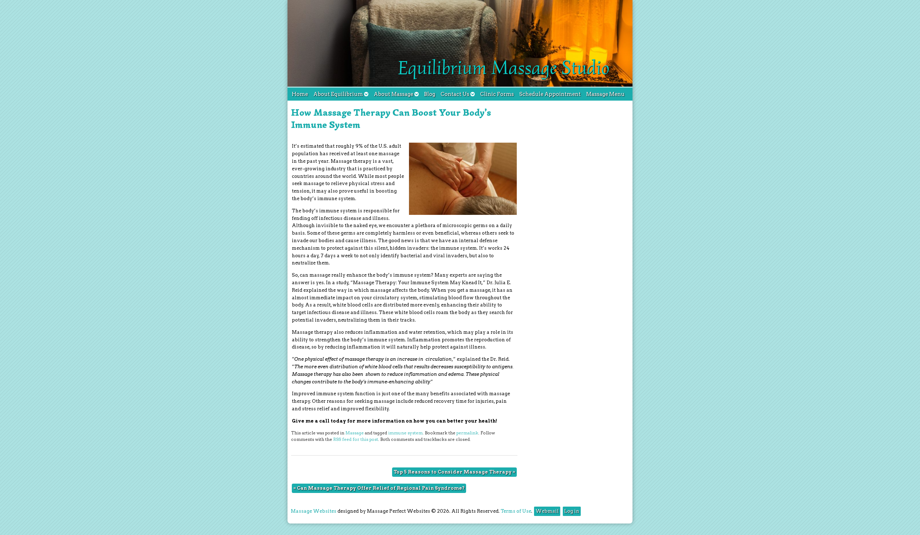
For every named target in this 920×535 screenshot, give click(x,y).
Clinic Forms (497, 94)
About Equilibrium (338, 94)
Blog (429, 94)
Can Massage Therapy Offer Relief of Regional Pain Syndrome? (379, 488)
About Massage (393, 94)
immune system (405, 432)
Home (300, 94)
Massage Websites (313, 511)
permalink (467, 432)
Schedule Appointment (550, 94)
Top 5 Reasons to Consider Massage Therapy (454, 472)
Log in (571, 511)
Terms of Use (516, 511)
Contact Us (455, 94)
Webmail (547, 511)
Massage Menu (605, 94)
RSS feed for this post (355, 439)
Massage (354, 432)
